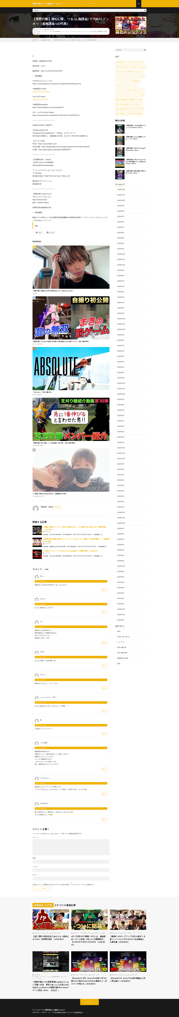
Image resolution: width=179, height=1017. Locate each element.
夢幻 (117, 104)
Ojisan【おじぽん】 (123, 636)
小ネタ (133, 104)
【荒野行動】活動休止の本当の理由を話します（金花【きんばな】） (53, 291)
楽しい (140, 104)
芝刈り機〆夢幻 (38, 344)
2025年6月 (120, 222)
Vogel (143, 67)
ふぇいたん (135, 76)
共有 (91, 31)
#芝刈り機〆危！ (121, 62)
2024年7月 (120, 281)
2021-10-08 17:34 (41, 725)
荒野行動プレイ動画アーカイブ (55, 1010)
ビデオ (79, 31)
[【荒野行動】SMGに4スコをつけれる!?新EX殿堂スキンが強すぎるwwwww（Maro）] (120, 163)
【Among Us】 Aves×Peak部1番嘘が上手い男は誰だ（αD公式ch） (128, 979)
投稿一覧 (57, 507)
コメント (35, 837)
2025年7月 (120, 216)
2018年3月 (120, 620)
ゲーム (125, 85)
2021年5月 (120, 485)
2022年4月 (120, 426)
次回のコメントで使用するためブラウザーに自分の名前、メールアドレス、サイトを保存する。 (64, 884)
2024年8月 (120, 275)
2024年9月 (120, 270)
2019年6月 (120, 577)
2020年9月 (120, 528)
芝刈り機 (140, 109)
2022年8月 (120, 405)
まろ (143, 76)
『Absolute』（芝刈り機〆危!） (43, 392)
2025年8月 (120, 211)
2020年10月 (121, 523)
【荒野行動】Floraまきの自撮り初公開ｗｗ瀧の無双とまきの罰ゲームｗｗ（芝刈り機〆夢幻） (61, 341)
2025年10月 (121, 200)
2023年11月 (121, 324)
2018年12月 (121, 609)
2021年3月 (120, 496)
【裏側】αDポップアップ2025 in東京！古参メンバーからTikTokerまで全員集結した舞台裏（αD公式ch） (127, 939)
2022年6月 (120, 415)
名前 (34, 858)
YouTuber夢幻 (128, 71)
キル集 (118, 85)
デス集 (128, 90)
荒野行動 (131, 113)
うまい (118, 76)
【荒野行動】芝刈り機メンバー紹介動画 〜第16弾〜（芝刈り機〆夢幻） (54, 443)
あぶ (141, 71)
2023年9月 (120, 335)
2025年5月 (120, 227)
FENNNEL (84, 933)
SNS (123, 67)
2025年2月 (120, 243)
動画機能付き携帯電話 (128, 99)
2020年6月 (120, 544)
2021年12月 (121, 448)
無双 (117, 109)
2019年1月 (120, 604)
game (51, 933)
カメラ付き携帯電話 (55, 31)
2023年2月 (120, 372)
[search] (144, 10)
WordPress (79, 1012)
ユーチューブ (85, 31)
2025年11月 (121, 195)
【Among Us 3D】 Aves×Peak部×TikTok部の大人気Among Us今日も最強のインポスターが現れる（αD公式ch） (89, 981)
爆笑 (128, 109)
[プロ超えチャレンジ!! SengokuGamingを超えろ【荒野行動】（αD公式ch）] (37, 554)
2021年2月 (120, 501)
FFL (142, 62)
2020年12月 (121, 512)
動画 (95, 31)
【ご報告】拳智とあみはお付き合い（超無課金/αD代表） (50, 493)
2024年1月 (120, 313)
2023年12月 (121, 318)
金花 (35, 293)
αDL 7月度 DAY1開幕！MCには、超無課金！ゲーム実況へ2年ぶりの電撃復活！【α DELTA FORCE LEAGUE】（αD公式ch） (88, 940)
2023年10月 (121, 329)
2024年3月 (120, 302)
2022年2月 (120, 437)
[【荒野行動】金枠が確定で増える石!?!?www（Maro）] (120, 174)
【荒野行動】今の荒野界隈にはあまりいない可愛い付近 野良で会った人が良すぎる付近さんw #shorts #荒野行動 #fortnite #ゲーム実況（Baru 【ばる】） (51, 986)
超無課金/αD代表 (49, 29)
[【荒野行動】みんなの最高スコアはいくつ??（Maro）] (120, 140)
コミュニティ (65, 31)
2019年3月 (120, 593)
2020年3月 (120, 561)
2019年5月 (120, 582)
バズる (141, 90)
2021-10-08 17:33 (41, 702)
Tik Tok (129, 67)
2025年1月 (120, 249)
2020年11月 (121, 518)
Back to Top (89, 1002)
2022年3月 (120, 431)
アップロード (44, 31)
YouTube (38, 31)
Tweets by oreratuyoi (40, 99)
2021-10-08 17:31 (41, 627)
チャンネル (73, 31)
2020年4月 (120, 555)
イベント (134, 933)
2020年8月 (120, 534)
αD (136, 71)
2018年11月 (121, 614)
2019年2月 (120, 598)
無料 (38, 33)
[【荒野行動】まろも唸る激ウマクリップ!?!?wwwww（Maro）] (120, 129)
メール (35, 866)
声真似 (140, 99)
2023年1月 (120, 378)
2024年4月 (120, 297)
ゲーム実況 (102, 933)
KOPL (54, 933)
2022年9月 (120, 399)
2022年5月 (120, 421)
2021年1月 (120, 507)
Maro (119, 631)
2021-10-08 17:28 (41, 581)
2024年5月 (120, 292)
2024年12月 (121, 254)
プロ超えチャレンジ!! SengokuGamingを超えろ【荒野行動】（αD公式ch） (71, 551)
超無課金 (139, 113)
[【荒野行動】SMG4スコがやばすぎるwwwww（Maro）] (120, 152)
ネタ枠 (134, 90)
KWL (117, 67)
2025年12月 (121, 189)
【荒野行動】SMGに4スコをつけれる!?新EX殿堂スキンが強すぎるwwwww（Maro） (136, 161)
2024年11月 (121, 259)
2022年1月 (120, 442)
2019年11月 (121, 566)
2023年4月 (120, 362)
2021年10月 (121, 458)
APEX (130, 62)
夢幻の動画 (125, 104)
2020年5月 (120, 550)
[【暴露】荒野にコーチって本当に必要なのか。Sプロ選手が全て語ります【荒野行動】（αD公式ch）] (37, 530)
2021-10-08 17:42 (41, 808)
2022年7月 (120, 410)
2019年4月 (120, 587)
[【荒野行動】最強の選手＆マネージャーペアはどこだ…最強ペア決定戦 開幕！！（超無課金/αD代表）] (37, 542)
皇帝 (133, 109)
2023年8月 (120, 340)
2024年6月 (120, 286)
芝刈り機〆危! (38, 394)
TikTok (129, 933)
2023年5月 (120, 356)
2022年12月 (121, 383)
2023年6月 (120, 351)
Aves (136, 62)
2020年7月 (120, 539)
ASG (44, 933)
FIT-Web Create (60, 1012)
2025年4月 (120, 232)
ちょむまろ (126, 76)
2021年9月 (120, 464)
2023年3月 (120, 367)
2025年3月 (120, 238)
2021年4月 (120, 491)
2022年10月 (121, 394)
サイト (35, 875)
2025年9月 (120, 206)
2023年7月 (120, 345)
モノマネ (125, 95)
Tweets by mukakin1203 (41, 91)
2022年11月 (121, 388)
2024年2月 (120, 308)
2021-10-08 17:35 (41, 783)
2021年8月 (120, 469)
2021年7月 (120, 474)
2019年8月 (120, 571)
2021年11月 (121, 453)
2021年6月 (120, 480)
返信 (103, 590)
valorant (136, 67)
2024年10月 (121, 265)
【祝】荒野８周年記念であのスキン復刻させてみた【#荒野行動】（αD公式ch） (51, 937)
